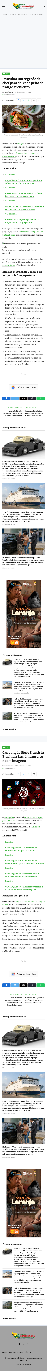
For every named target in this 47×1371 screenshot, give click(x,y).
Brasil (6, 74)
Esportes (9, 842)
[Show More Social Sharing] (39, 100)
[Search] (43, 5)
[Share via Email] (33, 100)
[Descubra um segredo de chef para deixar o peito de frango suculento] (23, 119)
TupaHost (23, 1360)
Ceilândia (36, 827)
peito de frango (8, 265)
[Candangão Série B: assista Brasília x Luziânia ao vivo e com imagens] (23, 792)
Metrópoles (9, 92)
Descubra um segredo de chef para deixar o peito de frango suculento (34, 1000)
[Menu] (3, 5)
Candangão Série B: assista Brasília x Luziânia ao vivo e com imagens (12, 413)
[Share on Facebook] (18, 100)
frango (20, 144)
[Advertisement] (23, 42)
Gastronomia (11, 175)
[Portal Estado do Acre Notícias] (23, 5)
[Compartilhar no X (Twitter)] (23, 100)
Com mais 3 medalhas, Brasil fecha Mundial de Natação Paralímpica (34, 413)
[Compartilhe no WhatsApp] (28, 100)
